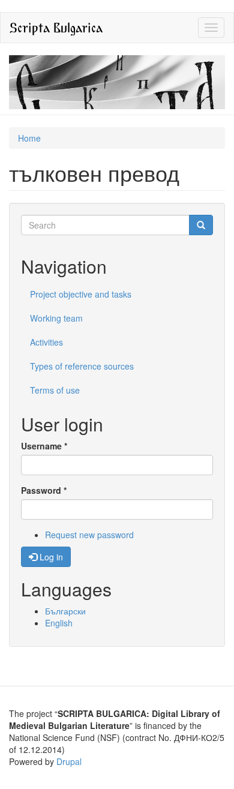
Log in (50, 557)
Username (44, 446)
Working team (56, 318)
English (59, 623)
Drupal (69, 761)
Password (44, 490)
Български (65, 611)
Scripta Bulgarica (56, 27)
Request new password (89, 535)
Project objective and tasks (80, 294)
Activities (46, 342)
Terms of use (55, 390)
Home (29, 138)
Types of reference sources (82, 366)
